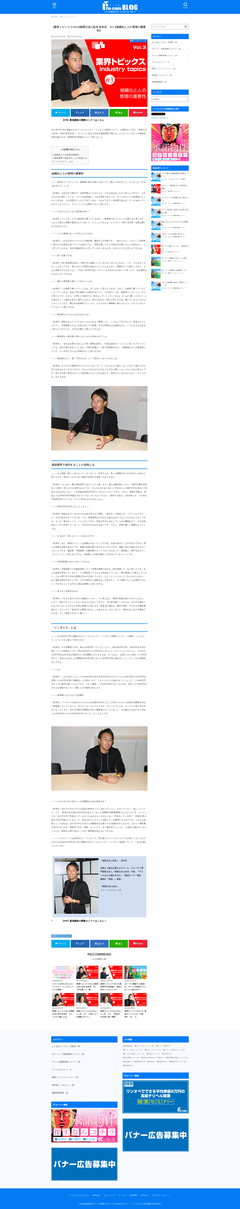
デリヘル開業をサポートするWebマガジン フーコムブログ (118, 1204)
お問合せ (144, 1195)
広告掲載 (133, 1195)
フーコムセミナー (160, 62)
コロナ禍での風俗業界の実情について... (174, 174)
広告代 (168, 1054)
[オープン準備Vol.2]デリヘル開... (174, 258)
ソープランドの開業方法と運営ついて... (174, 199)
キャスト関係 (164, 1046)
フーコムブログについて (78, 1195)
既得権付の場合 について (177, 1057)
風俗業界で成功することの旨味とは (70, 158)
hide (77, 150)
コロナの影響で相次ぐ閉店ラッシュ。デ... (174, 283)
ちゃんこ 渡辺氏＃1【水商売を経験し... (174, 186)
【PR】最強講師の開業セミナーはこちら (83, 120)
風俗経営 (129, 1065)
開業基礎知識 (159, 82)
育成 (152, 1061)
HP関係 (128, 1046)
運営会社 (96, 1195)
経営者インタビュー (162, 75)
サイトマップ (109, 1195)
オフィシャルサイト (109, 890)
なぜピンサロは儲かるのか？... (173, 234)
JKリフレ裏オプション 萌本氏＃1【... (174, 247)
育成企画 (163, 1061)
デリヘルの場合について (175, 1050)
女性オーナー (154, 1054)
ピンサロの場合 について (134, 1054)
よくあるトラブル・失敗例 (164, 42)
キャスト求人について (145, 1046)
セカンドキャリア (153, 1050)
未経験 (128, 1061)
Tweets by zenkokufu (159, 118)
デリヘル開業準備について (164, 55)
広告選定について (132, 1057)
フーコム (122, 1195)
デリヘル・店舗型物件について (166, 49)
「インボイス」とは (63, 161)
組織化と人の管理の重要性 (66, 155)
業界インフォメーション (62, 936)
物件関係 (140, 1061)
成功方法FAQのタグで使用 (154, 1057)
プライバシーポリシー (161, 1195)
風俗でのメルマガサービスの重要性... (174, 223)
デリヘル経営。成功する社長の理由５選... (174, 211)
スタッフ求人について (133, 1050)
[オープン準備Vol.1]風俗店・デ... (174, 270)
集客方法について (178, 1061)
